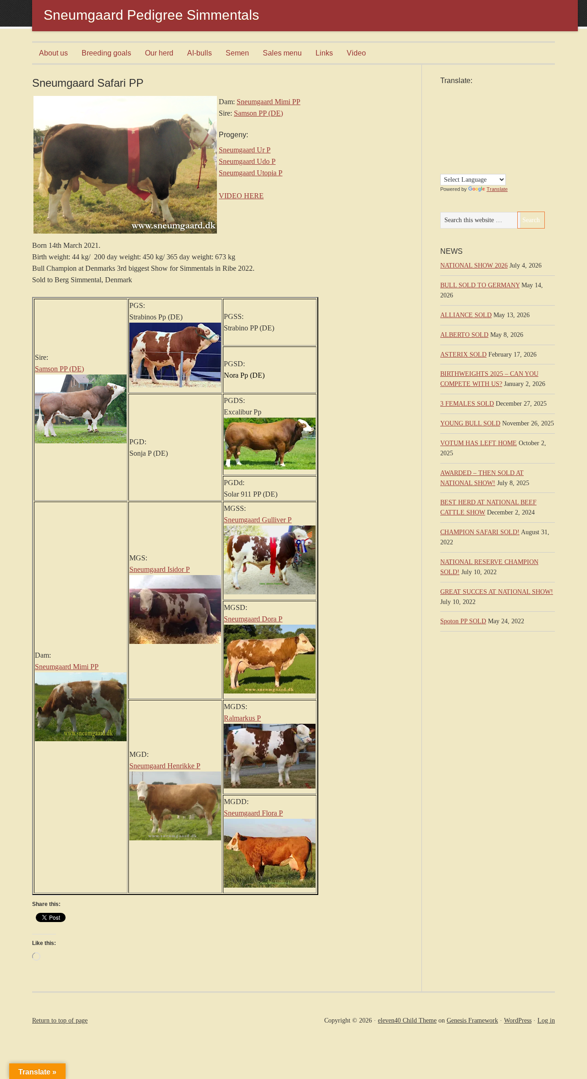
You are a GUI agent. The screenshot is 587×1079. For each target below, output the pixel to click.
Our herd (159, 53)
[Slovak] (499, 146)
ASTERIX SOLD (463, 354)
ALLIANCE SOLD (466, 315)
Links (324, 53)
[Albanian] (453, 93)
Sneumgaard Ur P (245, 150)
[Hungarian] (453, 125)
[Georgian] (481, 114)
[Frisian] (463, 114)
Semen (237, 53)
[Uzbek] (508, 156)
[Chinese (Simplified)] (453, 104)
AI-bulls (199, 53)
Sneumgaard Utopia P (250, 173)
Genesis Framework (472, 1020)
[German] (490, 114)
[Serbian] (481, 146)
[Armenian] (463, 93)
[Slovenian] (508, 146)
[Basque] (481, 93)
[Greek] (499, 114)
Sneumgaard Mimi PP (268, 102)
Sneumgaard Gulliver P (258, 520)
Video (356, 53)
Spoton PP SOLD (463, 621)
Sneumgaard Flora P (253, 813)
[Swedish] (472, 156)
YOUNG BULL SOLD (470, 423)
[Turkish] (481, 156)
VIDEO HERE (241, 196)
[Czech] (481, 104)
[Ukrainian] (490, 156)
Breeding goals (106, 53)
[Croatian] (472, 104)
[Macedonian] (481, 136)
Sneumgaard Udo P (247, 161)
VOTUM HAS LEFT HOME (478, 443)
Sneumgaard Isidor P (159, 569)
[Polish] (508, 136)
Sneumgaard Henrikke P (164, 766)
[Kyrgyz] (444, 136)
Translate (497, 189)
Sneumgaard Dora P (253, 619)
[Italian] (481, 125)
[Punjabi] (453, 146)
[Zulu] (453, 167)
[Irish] (472, 125)
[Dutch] (490, 104)
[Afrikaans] (444, 93)
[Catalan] (444, 104)
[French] (453, 114)
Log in (546, 1020)
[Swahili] (463, 156)
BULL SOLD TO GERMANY (480, 285)
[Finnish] (444, 114)
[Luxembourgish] (472, 136)
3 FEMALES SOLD (467, 403)
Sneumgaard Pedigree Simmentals (151, 14)
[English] (499, 104)
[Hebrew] (508, 114)
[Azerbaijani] (472, 93)
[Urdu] (499, 156)
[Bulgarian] (508, 93)
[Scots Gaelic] (444, 156)
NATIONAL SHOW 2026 (474, 265)
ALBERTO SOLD (464, 334)
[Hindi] (444, 125)
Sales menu (282, 53)
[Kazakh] (499, 125)
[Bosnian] (499, 93)
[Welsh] (444, 167)
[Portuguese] (444, 146)
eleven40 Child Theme (407, 1020)
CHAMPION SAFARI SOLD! (480, 532)
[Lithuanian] (463, 136)
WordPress (518, 1020)
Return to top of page (60, 1020)
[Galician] (472, 114)
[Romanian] (463, 146)
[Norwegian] (499, 136)
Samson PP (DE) (258, 113)
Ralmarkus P (242, 718)
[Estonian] (508, 104)
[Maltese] (490, 136)
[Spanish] (453, 156)
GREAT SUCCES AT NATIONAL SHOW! (496, 591)
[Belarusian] (490, 93)
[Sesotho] (490, 146)
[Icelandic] (463, 125)
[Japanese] (490, 125)
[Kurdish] (508, 125)
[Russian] (472, 146)
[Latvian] (453, 136)
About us (53, 53)
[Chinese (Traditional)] (463, 104)
